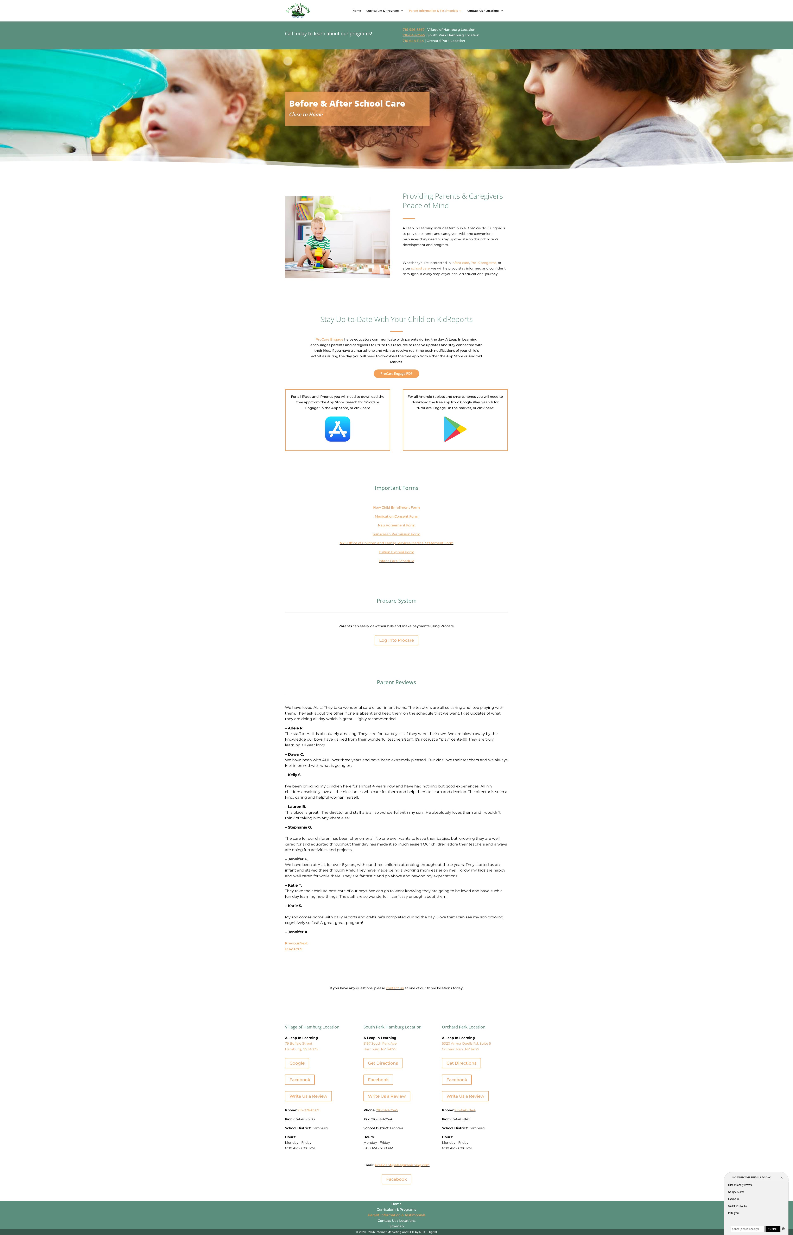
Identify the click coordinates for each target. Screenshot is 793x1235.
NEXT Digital (428, 1232)
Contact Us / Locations (483, 11)
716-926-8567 (414, 30)
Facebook (300, 1079)
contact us (395, 988)
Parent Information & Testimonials (433, 11)
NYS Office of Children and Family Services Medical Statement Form (396, 543)
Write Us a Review (308, 1096)
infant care (460, 263)
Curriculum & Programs (382, 11)
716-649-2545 (414, 35)
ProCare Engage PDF (396, 373)
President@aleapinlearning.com (402, 1165)
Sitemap (396, 1226)
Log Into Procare (396, 640)
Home (357, 11)
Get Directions (383, 1063)
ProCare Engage (329, 339)
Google (297, 1063)
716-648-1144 (413, 41)
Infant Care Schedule (396, 561)
